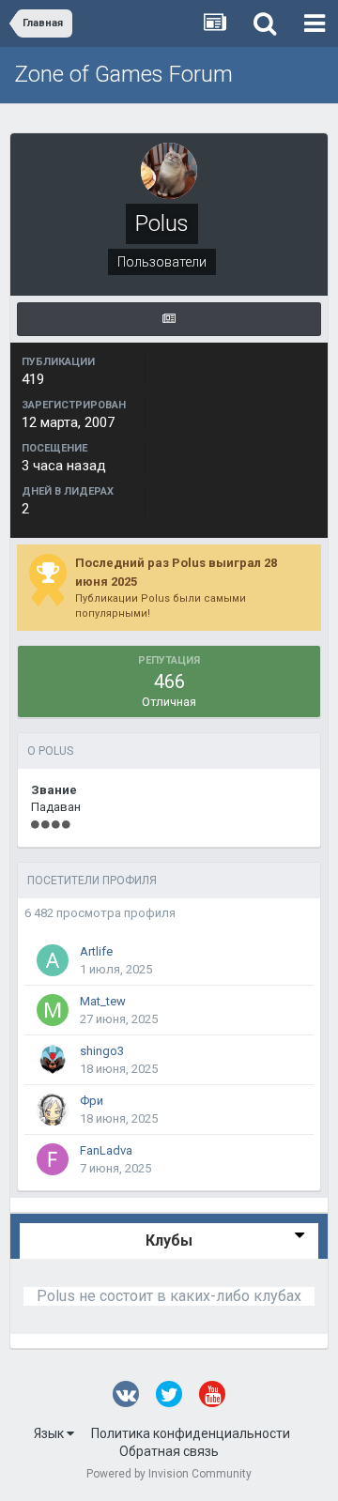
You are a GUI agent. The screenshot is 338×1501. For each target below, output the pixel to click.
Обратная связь (169, 1451)
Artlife (96, 951)
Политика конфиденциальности (190, 1433)
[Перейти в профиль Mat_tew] (53, 1010)
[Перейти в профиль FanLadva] (53, 1159)
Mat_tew (103, 1001)
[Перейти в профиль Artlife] (53, 960)
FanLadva (106, 1150)
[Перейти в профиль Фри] (53, 1110)
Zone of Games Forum (123, 74)
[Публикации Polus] (169, 319)
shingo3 (102, 1051)
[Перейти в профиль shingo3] (53, 1060)
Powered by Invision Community (169, 1473)
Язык (50, 1433)
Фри (91, 1101)
